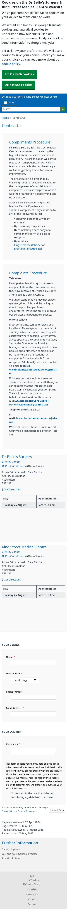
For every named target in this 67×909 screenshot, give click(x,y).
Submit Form (57, 810)
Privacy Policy (8, 811)
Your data (32, 899)
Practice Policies (11, 858)
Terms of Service (25, 811)
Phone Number (14, 692)
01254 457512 (12, 462)
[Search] (62, 109)
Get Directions (12, 489)
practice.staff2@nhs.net (28, 248)
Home (5, 117)
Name (10, 657)
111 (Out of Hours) (15, 466)
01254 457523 (12, 552)
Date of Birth (14, 673)
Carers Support (11, 849)
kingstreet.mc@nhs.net (28, 245)
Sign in (32, 876)
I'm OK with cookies (19, 74)
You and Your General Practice (20, 854)
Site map (32, 904)
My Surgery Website (32, 884)
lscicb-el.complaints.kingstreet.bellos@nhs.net (33, 370)
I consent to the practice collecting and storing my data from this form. (32, 795)
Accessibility (32, 889)
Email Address (15, 708)
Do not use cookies (18, 84)
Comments (13, 744)
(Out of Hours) (35, 466)
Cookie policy (32, 894)
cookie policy (11, 63)
